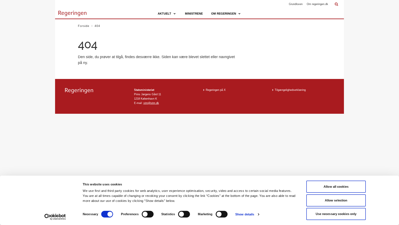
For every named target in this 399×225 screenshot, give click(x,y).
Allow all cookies (336, 186)
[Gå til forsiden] (72, 11)
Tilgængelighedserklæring (290, 89)
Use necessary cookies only (336, 214)
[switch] (148, 214)
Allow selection (336, 200)
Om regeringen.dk (317, 4)
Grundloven (296, 4)
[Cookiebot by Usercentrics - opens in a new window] (55, 217)
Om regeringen (223, 13)
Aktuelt (164, 13)
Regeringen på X (216, 89)
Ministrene (194, 13)
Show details (244, 214)
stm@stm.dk (151, 103)
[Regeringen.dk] (96, 91)
